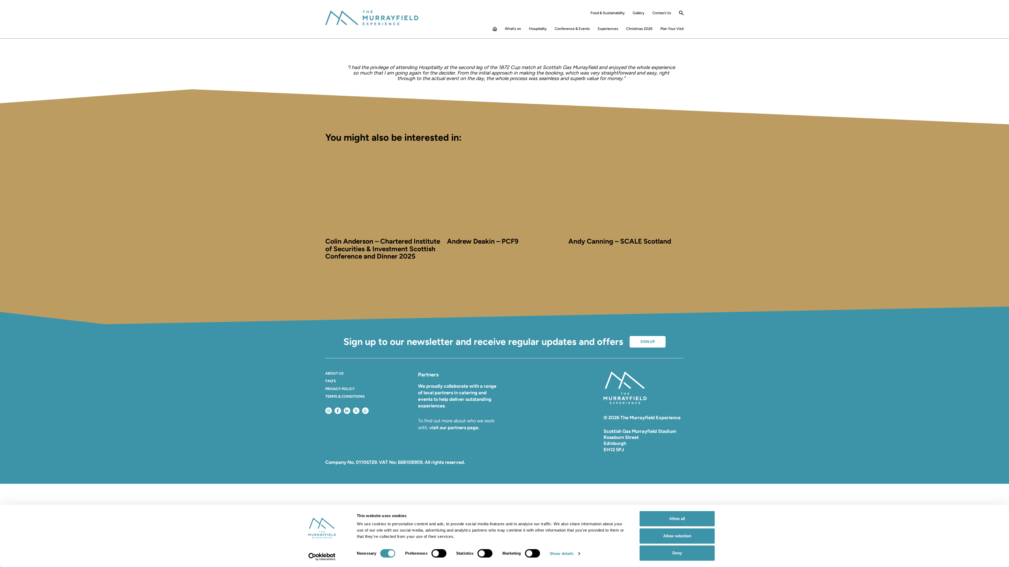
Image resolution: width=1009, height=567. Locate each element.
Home (495, 30)
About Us (334, 373)
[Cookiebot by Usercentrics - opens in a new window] (322, 557)
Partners (428, 374)
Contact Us (661, 13)
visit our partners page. (454, 427)
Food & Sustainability (607, 13)
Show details (562, 553)
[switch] (438, 553)
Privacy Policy (340, 389)
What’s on (513, 29)
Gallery (639, 13)
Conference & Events (572, 29)
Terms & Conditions (345, 396)
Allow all (677, 518)
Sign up (647, 341)
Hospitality (538, 29)
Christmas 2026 (639, 29)
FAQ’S (330, 381)
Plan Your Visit (672, 29)
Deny (677, 553)
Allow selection (677, 536)
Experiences (608, 29)
